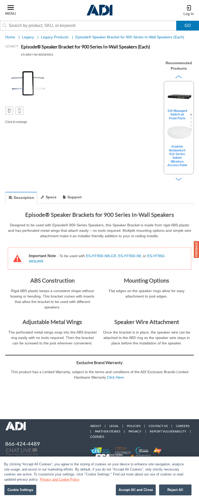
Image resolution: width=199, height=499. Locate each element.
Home (10, 37)
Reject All (175, 490)
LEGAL (114, 426)
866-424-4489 (22, 443)
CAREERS (182, 426)
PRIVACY (135, 431)
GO (187, 25)
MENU (10, 13)
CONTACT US (158, 426)
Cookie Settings (20, 490)
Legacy (28, 37)
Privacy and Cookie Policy (60, 479)
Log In (188, 14)
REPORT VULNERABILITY (168, 431)
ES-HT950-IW (129, 256)
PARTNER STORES (107, 431)
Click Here (115, 377)
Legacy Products (55, 37)
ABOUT (95, 426)
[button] (196, 249)
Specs (51, 197)
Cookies (97, 437)
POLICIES (133, 426)
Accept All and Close (136, 490)
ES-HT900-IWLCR (101, 256)
